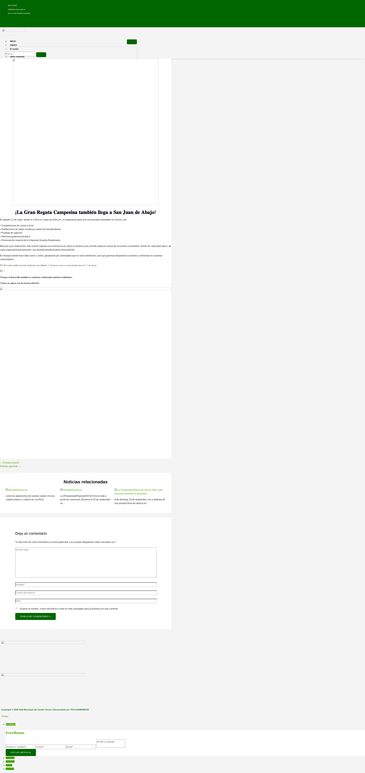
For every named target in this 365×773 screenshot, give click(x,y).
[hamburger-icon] (132, 41)
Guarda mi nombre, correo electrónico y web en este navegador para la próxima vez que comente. (69, 609)
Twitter (9, 765)
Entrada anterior (9, 462)
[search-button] (41, 54)
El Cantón (14, 49)
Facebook (10, 758)
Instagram (10, 761)
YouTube (10, 769)
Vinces (13, 45)
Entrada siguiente (10, 466)
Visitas (4, 716)
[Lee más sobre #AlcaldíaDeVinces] (17, 490)
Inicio (13, 41)
